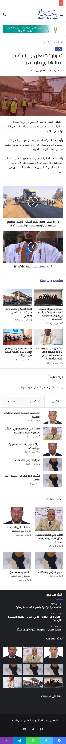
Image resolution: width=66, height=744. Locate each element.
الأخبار (46, 42)
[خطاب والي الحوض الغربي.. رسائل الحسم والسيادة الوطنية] (52, 433)
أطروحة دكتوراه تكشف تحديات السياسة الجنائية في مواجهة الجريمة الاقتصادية (50, 314)
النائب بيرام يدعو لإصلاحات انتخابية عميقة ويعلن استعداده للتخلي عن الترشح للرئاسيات (49, 353)
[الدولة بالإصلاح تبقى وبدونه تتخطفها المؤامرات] (12, 669)
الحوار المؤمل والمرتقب (27, 460)
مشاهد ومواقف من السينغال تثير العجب (22, 478)
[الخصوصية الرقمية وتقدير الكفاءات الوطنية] (52, 417)
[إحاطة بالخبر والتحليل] (33, 29)
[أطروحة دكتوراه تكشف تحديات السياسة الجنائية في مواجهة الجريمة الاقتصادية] (48, 297)
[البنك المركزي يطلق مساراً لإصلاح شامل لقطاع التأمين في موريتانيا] (17, 337)
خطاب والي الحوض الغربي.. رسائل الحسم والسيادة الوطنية (22, 430)
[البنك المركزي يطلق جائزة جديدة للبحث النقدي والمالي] (17, 297)
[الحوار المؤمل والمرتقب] (52, 464)
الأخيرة (33, 401)
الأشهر (55, 401)
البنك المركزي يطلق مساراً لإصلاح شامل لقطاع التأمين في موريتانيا (18, 352)
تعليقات (11, 401)
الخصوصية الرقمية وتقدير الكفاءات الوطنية (22, 415)
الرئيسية (55, 42)
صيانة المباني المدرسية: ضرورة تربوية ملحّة (24, 446)
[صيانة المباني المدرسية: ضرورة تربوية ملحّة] (52, 449)
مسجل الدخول (41, 387)
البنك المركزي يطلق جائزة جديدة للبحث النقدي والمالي (18, 312)
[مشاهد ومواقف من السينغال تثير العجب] (52, 480)
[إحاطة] (47, 14)
